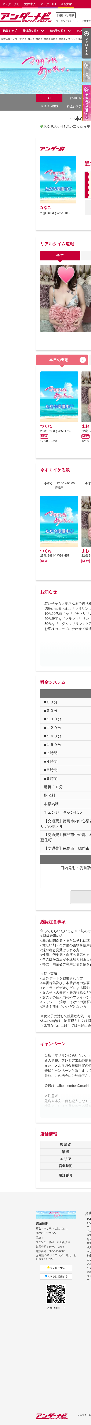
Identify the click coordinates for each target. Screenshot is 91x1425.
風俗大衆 (66, 4)
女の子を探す (58, 30)
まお (85, 426)
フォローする (57, 1268)
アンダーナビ (11, 4)
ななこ (45, 207)
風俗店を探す (31, 30)
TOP (49, 98)
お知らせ (76, 98)
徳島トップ (10, 30)
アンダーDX (48, 4)
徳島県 (69, 15)
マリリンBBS (49, 106)
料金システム (76, 106)
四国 (60, 15)
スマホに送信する (57, 1276)
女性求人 (30, 4)
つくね (46, 426)
